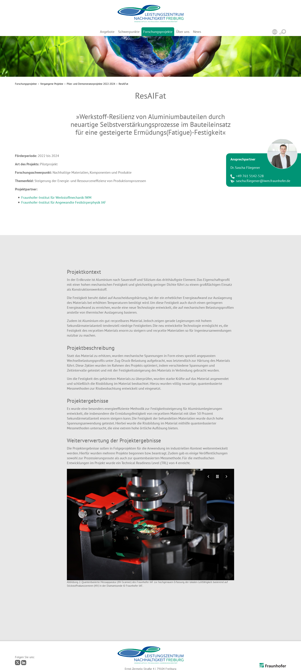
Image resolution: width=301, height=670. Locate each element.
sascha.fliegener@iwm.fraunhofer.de (263, 181)
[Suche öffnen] (282, 31)
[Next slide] (226, 476)
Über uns (182, 31)
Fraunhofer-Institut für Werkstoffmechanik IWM (56, 197)
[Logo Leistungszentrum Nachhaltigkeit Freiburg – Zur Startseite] (151, 13)
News (197, 31)
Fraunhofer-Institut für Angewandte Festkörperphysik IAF (63, 202)
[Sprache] (274, 31)
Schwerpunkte (129, 31)
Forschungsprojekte (157, 31)
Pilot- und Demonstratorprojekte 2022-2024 (91, 83)
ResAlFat (123, 83)
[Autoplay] (217, 476)
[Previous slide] (208, 476)
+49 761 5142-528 (250, 176)
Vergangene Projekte (51, 83)
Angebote (107, 31)
